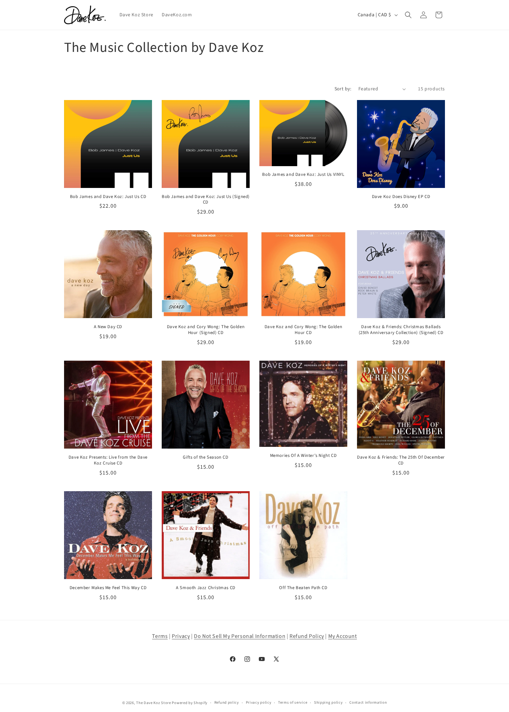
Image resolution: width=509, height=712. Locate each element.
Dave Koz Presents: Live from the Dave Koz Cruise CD (108, 460)
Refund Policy (306, 636)
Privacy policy (258, 702)
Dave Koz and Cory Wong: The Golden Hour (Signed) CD (205, 330)
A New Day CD (108, 327)
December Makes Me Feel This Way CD (108, 588)
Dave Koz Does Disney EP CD (401, 197)
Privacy (181, 636)
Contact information (368, 702)
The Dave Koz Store (153, 702)
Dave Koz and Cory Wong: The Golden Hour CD (303, 330)
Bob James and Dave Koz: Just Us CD (108, 197)
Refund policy (226, 702)
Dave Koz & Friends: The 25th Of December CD (401, 460)
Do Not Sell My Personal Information (239, 636)
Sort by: (342, 88)
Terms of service (292, 702)
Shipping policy (328, 702)
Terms (160, 636)
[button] (408, 14)
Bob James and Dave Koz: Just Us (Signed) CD (206, 200)
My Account (342, 636)
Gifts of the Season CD (205, 457)
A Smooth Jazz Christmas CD (205, 588)
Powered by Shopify (189, 702)
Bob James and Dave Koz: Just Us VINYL (303, 175)
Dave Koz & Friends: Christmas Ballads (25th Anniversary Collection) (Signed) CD (401, 330)
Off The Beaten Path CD (303, 588)
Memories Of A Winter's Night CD (303, 456)
